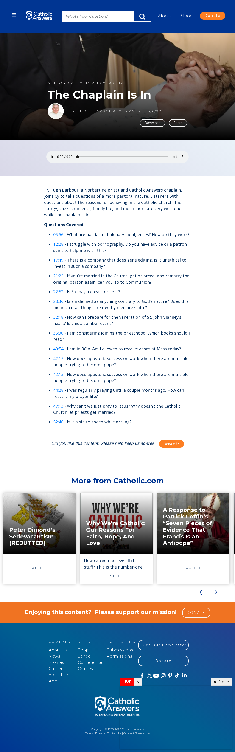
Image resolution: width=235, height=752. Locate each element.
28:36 (58, 301)
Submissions (120, 650)
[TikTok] (177, 676)
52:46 (58, 422)
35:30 (58, 333)
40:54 (58, 349)
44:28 (58, 390)
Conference (90, 662)
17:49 (58, 260)
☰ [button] (14, 15)
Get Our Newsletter (165, 645)
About (164, 16)
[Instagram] (162, 676)
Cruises (85, 668)
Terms (89, 733)
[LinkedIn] (184, 675)
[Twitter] (148, 676)
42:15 (58, 358)
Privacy (100, 733)
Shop (186, 16)
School (85, 656)
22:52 (58, 291)
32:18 (58, 317)
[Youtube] (155, 676)
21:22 (58, 276)
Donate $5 (171, 444)
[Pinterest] (169, 676)
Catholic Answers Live (97, 83)
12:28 (58, 244)
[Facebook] (141, 676)
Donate (212, 16)
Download (152, 123)
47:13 (58, 406)
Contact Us (114, 733)
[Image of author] (56, 111)
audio (55, 83)
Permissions (119, 656)
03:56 (58, 234)
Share (178, 123)
